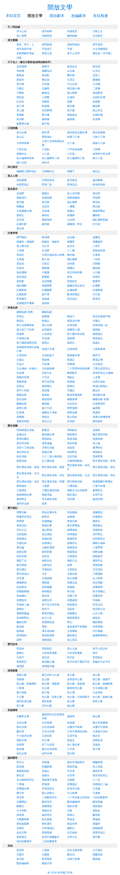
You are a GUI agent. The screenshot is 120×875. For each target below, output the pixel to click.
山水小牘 (98, 613)
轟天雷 (20, 731)
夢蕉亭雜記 (48, 613)
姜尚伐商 (22, 399)
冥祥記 (20, 316)
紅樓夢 (96, 285)
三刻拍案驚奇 (100, 797)
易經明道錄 (73, 44)
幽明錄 (45, 403)
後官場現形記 (100, 775)
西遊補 (45, 359)
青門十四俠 (23, 390)
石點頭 (20, 268)
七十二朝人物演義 (52, 456)
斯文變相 (47, 819)
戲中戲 (45, 123)
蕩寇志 (71, 740)
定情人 (96, 75)
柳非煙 (45, 132)
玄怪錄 (71, 421)
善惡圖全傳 (99, 394)
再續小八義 (99, 143)
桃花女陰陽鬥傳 (101, 316)
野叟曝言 (22, 298)
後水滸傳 (22, 727)
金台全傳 (22, 132)
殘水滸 (96, 735)
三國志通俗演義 (50, 490)
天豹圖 (96, 263)
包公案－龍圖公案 (103, 696)
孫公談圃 (72, 578)
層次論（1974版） (103, 53)
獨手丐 (96, 355)
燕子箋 (71, 110)
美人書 (20, 110)
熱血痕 (71, 447)
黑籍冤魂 (47, 832)
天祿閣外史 (48, 171)
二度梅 (96, 88)
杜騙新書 (47, 766)
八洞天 (96, 246)
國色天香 (47, 863)
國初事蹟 (98, 622)
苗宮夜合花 (99, 608)
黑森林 (96, 412)
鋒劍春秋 (98, 421)
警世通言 (47, 823)
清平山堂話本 (100, 648)
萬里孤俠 (47, 399)
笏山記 (20, 136)
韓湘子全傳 (48, 349)
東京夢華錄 (73, 525)
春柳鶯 (96, 101)
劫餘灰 (45, 775)
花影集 (71, 608)
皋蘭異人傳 (73, 329)
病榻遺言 (98, 556)
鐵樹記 (45, 193)
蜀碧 (44, 626)
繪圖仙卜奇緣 (49, 412)
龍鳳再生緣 (23, 123)
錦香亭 (45, 66)
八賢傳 (20, 688)
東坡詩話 (22, 525)
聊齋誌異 (22, 394)
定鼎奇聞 (72, 349)
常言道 (71, 770)
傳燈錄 (45, 582)
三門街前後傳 (74, 149)
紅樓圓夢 (47, 290)
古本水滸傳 (48, 731)
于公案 (20, 696)
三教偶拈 (22, 490)
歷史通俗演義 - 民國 (53, 481)
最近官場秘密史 (76, 762)
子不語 (45, 377)
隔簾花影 (98, 854)
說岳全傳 (22, 753)
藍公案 (71, 701)
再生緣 (96, 206)
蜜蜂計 (20, 652)
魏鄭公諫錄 (99, 543)
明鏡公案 (22, 674)
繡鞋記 (71, 828)
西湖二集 (47, 184)
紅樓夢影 (22, 290)
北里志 (45, 206)
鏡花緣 (20, 766)
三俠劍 (45, 149)
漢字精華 (47, 31)
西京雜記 (22, 569)
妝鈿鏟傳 (98, 828)
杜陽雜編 (47, 521)
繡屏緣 (71, 119)
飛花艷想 (98, 92)
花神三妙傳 (73, 858)
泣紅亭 (45, 246)
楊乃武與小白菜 (50, 674)
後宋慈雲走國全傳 (77, 132)
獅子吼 (20, 792)
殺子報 (45, 692)
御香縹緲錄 (73, 197)
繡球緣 (45, 119)
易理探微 (47, 44)
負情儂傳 (22, 272)
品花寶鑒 (47, 281)
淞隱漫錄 (72, 529)
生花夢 (45, 250)
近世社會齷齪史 (50, 836)
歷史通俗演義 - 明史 (104, 475)
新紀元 (96, 171)
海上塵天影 (23, 246)
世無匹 (96, 276)
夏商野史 (98, 490)
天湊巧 (20, 657)
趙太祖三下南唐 (25, 329)
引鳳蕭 (45, 272)
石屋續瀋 (47, 578)
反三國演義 (48, 460)
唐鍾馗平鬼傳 (49, 779)
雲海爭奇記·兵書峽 (103, 372)
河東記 (96, 320)
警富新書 (47, 701)
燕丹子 (45, 608)
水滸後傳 (47, 722)
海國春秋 (98, 241)
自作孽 (71, 775)
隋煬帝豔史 (99, 210)
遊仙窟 (96, 193)
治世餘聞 (22, 534)
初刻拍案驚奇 (24, 841)
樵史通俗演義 (100, 434)
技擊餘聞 (98, 587)
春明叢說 (47, 591)
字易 (69, 48)
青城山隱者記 (100, 386)
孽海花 (71, 819)
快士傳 (45, 740)
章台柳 (71, 753)
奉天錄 (71, 591)
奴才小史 (47, 617)
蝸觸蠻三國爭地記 (27, 171)
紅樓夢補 (98, 290)
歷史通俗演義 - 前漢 (104, 460)
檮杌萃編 (72, 766)
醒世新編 (98, 801)
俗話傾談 (22, 276)
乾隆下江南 (73, 136)
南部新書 (47, 551)
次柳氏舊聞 (48, 547)
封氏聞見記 (99, 538)
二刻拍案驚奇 (49, 841)
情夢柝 (45, 101)
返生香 (20, 228)
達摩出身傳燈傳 (101, 416)
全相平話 (98, 494)
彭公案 (45, 679)
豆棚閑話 (22, 801)
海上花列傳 (73, 193)
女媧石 (20, 828)
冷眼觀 (71, 779)
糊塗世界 (98, 770)
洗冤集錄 (98, 529)
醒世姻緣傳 (73, 801)
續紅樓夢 (22, 285)
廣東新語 (72, 547)
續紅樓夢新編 (100, 219)
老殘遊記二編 (100, 784)
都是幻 (71, 342)
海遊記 (45, 770)
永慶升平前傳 (74, 727)
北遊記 (20, 359)
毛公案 (45, 688)
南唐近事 (22, 551)
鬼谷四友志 (23, 452)
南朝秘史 (98, 452)
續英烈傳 (98, 499)
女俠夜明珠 (99, 403)
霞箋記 (71, 210)
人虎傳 (96, 377)
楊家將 (71, 716)
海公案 (96, 674)
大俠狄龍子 (48, 355)
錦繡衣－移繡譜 (25, 241)
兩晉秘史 (22, 485)
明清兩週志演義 (25, 430)
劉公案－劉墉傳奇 (27, 683)
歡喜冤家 (47, 858)
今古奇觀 (22, 810)
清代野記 (98, 534)
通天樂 (96, 836)
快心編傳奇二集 (50, 158)
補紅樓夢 (72, 259)
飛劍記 (71, 377)
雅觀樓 (45, 268)
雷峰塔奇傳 (23, 377)
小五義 (71, 153)
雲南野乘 (98, 456)
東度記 (20, 320)
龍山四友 (72, 416)
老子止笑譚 (73, 53)
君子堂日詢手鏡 (50, 604)
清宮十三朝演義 (25, 447)
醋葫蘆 (96, 268)
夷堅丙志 (47, 560)
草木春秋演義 (49, 499)
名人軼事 (98, 578)
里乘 (69, 565)
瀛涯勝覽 (98, 180)
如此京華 (22, 832)
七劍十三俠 (99, 136)
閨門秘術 (22, 237)
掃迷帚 (20, 814)
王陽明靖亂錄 (74, 460)
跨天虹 (71, 657)
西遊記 (71, 359)
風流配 (45, 75)
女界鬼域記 (48, 828)
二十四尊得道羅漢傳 (78, 368)
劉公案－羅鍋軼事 (103, 683)
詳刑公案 (47, 705)
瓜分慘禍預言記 (25, 779)
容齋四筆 (98, 595)
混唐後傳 (98, 438)
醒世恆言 (47, 801)
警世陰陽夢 (23, 823)
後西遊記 (98, 333)
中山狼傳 (72, 792)
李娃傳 (20, 70)
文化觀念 (98, 35)
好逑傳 (96, 119)
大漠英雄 (22, 355)
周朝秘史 (72, 430)
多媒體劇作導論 (25, 53)
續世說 (96, 617)
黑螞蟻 (20, 416)
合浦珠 (71, 97)
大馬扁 (96, 788)
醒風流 (45, 92)
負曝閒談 (47, 806)
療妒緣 (71, 254)
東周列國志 (23, 438)
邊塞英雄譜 (23, 421)
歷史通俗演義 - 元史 (78, 475)
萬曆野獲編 (23, 613)
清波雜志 (22, 538)
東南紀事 (47, 525)
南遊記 (96, 342)
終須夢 (20, 119)
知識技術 (47, 35)
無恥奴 (96, 810)
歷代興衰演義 (74, 481)
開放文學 (60, 7)
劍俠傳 (71, 381)
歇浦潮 (45, 237)
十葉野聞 (98, 547)
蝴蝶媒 (20, 206)
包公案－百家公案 (52, 696)
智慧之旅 (47, 53)
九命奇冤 (98, 692)
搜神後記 (47, 386)
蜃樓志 (71, 268)
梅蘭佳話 (47, 70)
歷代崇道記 (23, 573)
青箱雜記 (22, 595)
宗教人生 (98, 31)
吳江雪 (20, 106)
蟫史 (95, 652)
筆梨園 (96, 197)
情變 (69, 101)
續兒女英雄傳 (49, 749)
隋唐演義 (47, 494)
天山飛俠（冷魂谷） (28, 368)
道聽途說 (47, 639)
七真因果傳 (99, 349)
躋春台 (71, 814)
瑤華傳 (71, 364)
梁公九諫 (72, 648)
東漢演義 (72, 438)
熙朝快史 (72, 281)
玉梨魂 (45, 210)
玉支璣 (96, 84)
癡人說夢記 (48, 792)
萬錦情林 (47, 219)
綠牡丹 (45, 162)
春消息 (20, 858)
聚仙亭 (96, 390)
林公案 (96, 716)
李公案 (71, 674)
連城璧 (20, 666)
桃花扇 (96, 66)
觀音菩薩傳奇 (74, 394)
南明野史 (72, 452)
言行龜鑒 (98, 630)
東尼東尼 (72, 180)
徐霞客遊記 (23, 184)
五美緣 (45, 84)
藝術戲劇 (72, 35)
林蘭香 (71, 241)
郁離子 (71, 171)
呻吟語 (45, 595)
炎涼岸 (71, 246)
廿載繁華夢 (23, 819)
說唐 (44, 503)
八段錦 (45, 850)
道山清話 (72, 639)
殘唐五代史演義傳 (77, 490)
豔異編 (96, 858)
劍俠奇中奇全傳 (101, 153)
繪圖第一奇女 (74, 224)
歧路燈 (45, 303)
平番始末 (47, 569)
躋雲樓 (45, 390)
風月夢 (45, 202)
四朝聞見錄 (48, 622)
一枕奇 (96, 259)
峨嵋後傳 (72, 399)
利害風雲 (72, 31)
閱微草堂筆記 (24, 516)
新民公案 (98, 701)
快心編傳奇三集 (76, 158)
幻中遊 (96, 294)
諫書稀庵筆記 (100, 635)
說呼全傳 (47, 753)
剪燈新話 (22, 661)
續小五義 (22, 162)
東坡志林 (72, 521)
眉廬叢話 (98, 512)
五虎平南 (72, 735)
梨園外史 (72, 543)
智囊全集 (72, 582)
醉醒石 (20, 806)
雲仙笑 (20, 263)
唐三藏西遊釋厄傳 (27, 342)
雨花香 (20, 797)
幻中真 (96, 224)
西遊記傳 (98, 359)
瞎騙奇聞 (98, 762)
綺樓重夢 (47, 285)
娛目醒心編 (48, 661)
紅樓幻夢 (22, 224)
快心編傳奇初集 (25, 158)
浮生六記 (22, 529)
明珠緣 (45, 762)
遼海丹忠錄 (23, 503)
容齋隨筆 (22, 600)
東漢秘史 (47, 438)
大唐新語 (72, 556)
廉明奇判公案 (74, 688)
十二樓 (71, 250)
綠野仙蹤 (72, 412)
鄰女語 (20, 775)
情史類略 (98, 582)
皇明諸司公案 (74, 679)
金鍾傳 (71, 516)
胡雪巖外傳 (23, 788)
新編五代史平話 (101, 661)
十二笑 (96, 779)
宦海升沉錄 (73, 788)
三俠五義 (22, 149)
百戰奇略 (98, 565)
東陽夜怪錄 (23, 770)
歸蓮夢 (20, 333)
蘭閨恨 (96, 215)
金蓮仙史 (22, 434)
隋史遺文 (72, 494)
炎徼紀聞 (47, 538)
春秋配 (20, 281)
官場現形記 (48, 788)
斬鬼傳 (45, 784)
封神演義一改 (100, 325)
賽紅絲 (45, 79)
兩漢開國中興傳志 (103, 481)
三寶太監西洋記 (101, 368)
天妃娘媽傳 (48, 368)
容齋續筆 (72, 600)
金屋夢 (20, 193)
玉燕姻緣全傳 (24, 210)
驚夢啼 (96, 281)
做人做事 (22, 35)
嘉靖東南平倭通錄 (77, 626)
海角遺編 (47, 443)
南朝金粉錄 (99, 250)
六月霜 (71, 749)
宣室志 (45, 556)
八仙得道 (47, 333)
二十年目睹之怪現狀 (78, 797)
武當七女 (47, 372)
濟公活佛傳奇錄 (25, 325)
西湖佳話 (72, 184)
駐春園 (45, 106)
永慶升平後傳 (100, 727)
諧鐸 (19, 639)
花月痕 (20, 219)
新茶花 (96, 298)
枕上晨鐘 (98, 766)
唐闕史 (20, 608)
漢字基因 (98, 44)
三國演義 (72, 485)
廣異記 (45, 342)
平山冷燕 (72, 84)
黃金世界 (72, 823)
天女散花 (98, 364)
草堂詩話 (98, 604)
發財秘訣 (98, 806)
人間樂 (45, 97)
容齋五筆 (47, 600)
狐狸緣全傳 (73, 355)
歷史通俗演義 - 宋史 (53, 475)
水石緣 (71, 70)
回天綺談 (72, 832)
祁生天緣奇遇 (74, 850)
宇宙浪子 (47, 48)
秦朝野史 (22, 499)
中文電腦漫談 (100, 48)
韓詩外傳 (22, 556)
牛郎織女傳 (23, 338)
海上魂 (96, 443)
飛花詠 (20, 97)
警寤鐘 (96, 819)
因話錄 (20, 626)
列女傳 (20, 578)
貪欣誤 (45, 657)
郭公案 (20, 705)
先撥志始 (22, 543)
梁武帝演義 (23, 443)
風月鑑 (20, 202)
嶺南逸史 (72, 114)
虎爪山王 (47, 421)
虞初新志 (72, 635)
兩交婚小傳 (73, 88)
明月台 (20, 762)
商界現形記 (99, 832)
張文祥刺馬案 (74, 272)
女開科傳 (98, 114)
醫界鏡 (96, 814)
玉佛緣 (96, 792)
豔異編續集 (23, 863)
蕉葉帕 (20, 114)
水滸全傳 (22, 722)
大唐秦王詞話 (100, 731)
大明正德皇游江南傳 (53, 254)
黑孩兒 (45, 416)
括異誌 (20, 386)
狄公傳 (71, 692)
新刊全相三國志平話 (78, 661)
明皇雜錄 (72, 512)
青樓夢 (71, 215)
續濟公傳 (22, 408)
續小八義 (98, 158)
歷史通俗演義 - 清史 (28, 481)
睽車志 (45, 516)
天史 (44, 573)
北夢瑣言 (47, 565)
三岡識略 (98, 573)
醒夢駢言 (72, 372)
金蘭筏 (96, 237)
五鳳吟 (20, 854)
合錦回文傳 (99, 97)
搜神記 (71, 386)
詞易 (19, 57)
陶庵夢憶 (22, 582)
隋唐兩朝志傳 (24, 494)
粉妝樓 (71, 722)
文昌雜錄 (72, 630)
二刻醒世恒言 (49, 797)
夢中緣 (45, 114)
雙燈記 (20, 215)
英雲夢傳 (47, 110)
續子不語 (47, 408)
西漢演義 (22, 460)
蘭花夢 (96, 106)
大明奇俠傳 (23, 143)
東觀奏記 (98, 525)
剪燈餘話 (98, 657)
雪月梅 (20, 84)
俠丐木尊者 (48, 381)
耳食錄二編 (23, 604)
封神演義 (72, 325)
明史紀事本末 (49, 512)
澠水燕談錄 (48, 630)
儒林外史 (47, 810)
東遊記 (45, 320)
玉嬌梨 (45, 88)
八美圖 (20, 250)
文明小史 (72, 836)
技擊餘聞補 (23, 591)
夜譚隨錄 (22, 635)
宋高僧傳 (98, 626)
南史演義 (22, 456)
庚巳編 (20, 547)
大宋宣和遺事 (49, 652)
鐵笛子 (71, 316)
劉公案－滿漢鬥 (101, 679)
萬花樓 (20, 749)
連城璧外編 (48, 666)
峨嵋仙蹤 (47, 311)
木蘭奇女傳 (23, 716)
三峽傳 (96, 149)
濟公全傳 (47, 325)
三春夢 (45, 485)
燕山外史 (98, 110)
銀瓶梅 (45, 316)
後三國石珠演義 (76, 333)
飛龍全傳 (22, 740)
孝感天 (20, 254)
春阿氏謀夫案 (24, 701)
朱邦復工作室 (65, 872)
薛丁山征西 (48, 744)
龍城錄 (20, 630)
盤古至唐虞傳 (100, 722)
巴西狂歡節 (48, 180)
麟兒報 (71, 75)
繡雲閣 (96, 408)
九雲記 (71, 79)
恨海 (69, 276)
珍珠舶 (71, 263)
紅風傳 (20, 412)
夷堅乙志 (72, 560)
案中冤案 (22, 692)
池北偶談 (47, 534)
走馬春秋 (47, 329)
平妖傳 (45, 364)
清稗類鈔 (72, 534)
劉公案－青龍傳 (76, 683)
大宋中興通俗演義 (77, 731)
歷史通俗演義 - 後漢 (28, 467)
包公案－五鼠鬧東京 (78, 696)
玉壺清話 (98, 569)
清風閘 (20, 679)
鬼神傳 (71, 338)
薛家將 (20, 744)
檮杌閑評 (72, 434)
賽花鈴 (96, 202)
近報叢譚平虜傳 (25, 303)
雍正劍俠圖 (99, 132)
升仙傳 (45, 338)
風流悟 (20, 850)
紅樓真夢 (22, 294)
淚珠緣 (45, 298)
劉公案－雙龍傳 (50, 683)
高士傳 (96, 749)
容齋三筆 (72, 595)
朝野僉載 (98, 551)
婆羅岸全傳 (73, 320)
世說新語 (22, 587)
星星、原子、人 (25, 44)
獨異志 (96, 521)
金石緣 (71, 237)
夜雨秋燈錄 (48, 635)
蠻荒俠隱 (72, 408)
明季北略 (22, 512)
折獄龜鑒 (47, 587)
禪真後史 (98, 338)
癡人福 (45, 259)
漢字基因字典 (24, 48)
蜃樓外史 (22, 153)
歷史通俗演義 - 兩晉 (53, 467)
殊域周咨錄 (99, 184)
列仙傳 (20, 372)
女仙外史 (72, 403)
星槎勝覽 (22, 180)
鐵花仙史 (72, 66)
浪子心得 (22, 31)
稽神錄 (96, 329)
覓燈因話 (47, 648)
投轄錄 (71, 587)
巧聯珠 (20, 92)
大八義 (71, 143)
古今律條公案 (100, 688)
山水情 (71, 219)
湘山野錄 (47, 529)
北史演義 (72, 456)
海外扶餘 (72, 443)
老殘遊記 (72, 784)
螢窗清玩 (22, 197)
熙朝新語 (72, 604)
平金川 (20, 364)
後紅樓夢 (72, 202)
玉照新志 (72, 569)
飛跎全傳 (72, 806)
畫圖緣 (96, 79)
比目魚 (20, 101)
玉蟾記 (20, 88)
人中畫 (96, 272)
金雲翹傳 (22, 66)
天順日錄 (72, 573)
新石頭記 (72, 298)
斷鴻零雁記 (73, 294)
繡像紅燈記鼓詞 (76, 285)
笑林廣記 (47, 543)
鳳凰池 (20, 75)
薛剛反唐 (98, 740)
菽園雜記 (72, 613)
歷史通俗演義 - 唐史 (104, 467)
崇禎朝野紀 (23, 617)
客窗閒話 (72, 551)
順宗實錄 (22, 565)
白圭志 (96, 70)
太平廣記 (98, 850)
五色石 (45, 263)
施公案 (71, 705)
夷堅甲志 (98, 560)
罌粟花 (45, 430)
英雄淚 (96, 744)
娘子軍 (45, 294)
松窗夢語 (98, 516)
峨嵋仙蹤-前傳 (25, 311)
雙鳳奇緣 (22, 381)
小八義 (45, 153)
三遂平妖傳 (99, 485)
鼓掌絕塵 (47, 197)
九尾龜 (20, 259)
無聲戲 (45, 276)
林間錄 (20, 521)
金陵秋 (96, 430)
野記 (69, 622)
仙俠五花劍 (99, 381)
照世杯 (20, 648)
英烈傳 (71, 499)
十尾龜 (20, 784)
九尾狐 (96, 254)
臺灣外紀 (98, 447)
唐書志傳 (47, 452)
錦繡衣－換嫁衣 (50, 241)
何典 (69, 810)
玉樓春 (45, 854)
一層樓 (71, 206)
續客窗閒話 (73, 617)
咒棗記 (71, 390)
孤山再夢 (72, 92)
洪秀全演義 (48, 447)
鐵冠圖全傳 (48, 434)
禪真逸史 (47, 136)
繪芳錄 (45, 224)
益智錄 (45, 394)
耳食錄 (96, 600)
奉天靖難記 (99, 591)
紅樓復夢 (72, 290)
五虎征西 (47, 735)
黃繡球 (96, 823)
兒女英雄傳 (48, 727)
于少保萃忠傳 (24, 735)
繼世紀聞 (22, 622)
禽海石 (45, 215)
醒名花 (71, 854)
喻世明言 (47, 814)
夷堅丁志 (22, 560)
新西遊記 (22, 836)
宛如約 (20, 79)
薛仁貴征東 (73, 744)
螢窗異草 (72, 538)
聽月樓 (71, 106)
